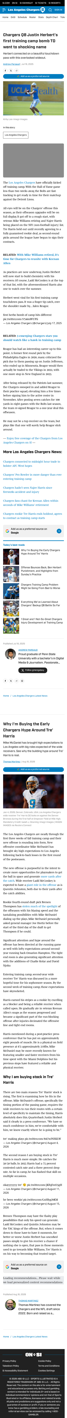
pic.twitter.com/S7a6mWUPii (20, 319)
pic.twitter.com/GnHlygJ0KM (40, 1199)
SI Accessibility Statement (15, 1371)
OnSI (13, 17)
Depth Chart (52, 17)
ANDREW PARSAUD (28, 650)
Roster (32, 17)
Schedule (22, 17)
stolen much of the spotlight (39, 906)
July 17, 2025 (54, 323)
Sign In (58, 10)
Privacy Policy (9, 1361)
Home (5, 17)
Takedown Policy (10, 1366)
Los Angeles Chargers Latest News (30, 696)
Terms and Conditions (49, 1366)
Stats (41, 17)
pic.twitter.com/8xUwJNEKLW (43, 1138)
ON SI (14, 3)
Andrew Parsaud (11, 64)
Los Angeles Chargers (16, 135)
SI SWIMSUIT (26, 3)
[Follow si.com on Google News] (59, 531)
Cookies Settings (46, 1371)
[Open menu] (4, 10)
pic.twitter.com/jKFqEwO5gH (44, 1184)
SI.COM (6, 3)
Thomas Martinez (11, 762)
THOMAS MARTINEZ (28, 1301)
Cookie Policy (44, 1361)
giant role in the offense (41, 884)
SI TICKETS (40, 3)
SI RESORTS (55, 3)
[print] (22, 681)
